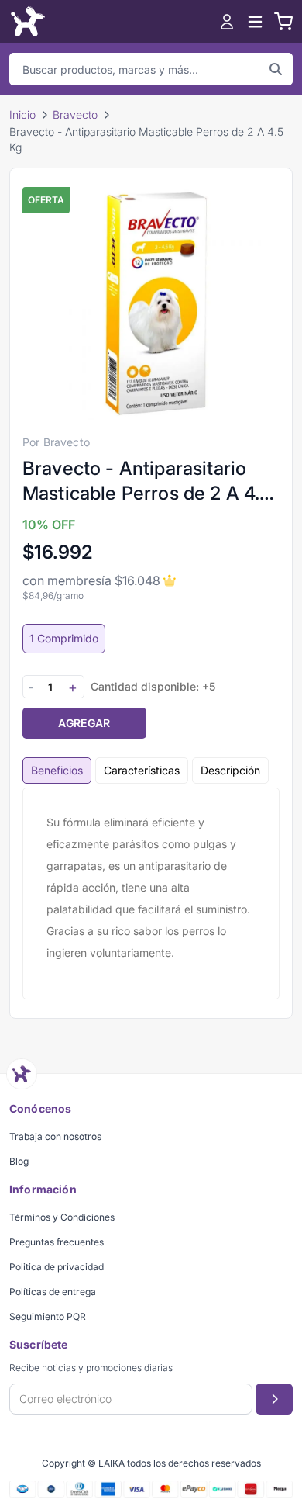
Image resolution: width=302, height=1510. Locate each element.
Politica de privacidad (56, 1267)
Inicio (22, 114)
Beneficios (57, 770)
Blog (19, 1161)
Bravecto (75, 114)
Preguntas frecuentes (56, 1242)
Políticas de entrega (52, 1291)
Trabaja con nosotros (55, 1136)
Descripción (230, 770)
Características (142, 770)
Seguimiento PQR (47, 1316)
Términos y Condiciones (62, 1217)
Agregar (84, 722)
